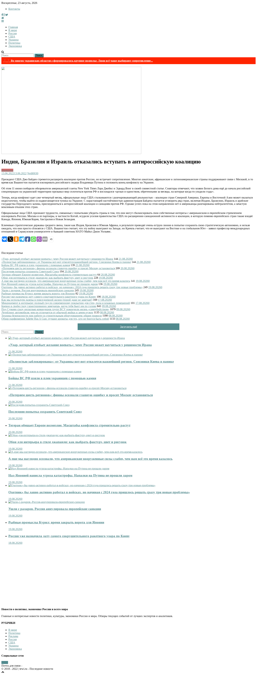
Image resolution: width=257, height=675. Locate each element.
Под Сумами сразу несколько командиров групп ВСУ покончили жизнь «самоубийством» (55, 309)
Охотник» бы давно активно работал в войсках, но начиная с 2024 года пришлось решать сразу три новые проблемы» (72, 287)
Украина (13, 39)
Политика (14, 42)
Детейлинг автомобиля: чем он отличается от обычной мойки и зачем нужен (47, 312)
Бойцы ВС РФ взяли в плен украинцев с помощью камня (35, 265)
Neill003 (32, 173)
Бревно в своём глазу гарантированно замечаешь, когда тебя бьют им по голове (48, 306)
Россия (12, 33)
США (11, 36)
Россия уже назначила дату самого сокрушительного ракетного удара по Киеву (48, 296)
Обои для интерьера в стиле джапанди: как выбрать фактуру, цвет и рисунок (47, 277)
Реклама (13, 636)
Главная (13, 27)
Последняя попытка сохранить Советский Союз (30, 271)
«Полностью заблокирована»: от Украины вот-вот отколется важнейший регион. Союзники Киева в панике (66, 262)
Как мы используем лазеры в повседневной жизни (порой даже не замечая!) (46, 299)
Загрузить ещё (128, 326)
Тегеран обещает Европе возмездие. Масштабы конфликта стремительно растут (49, 274)
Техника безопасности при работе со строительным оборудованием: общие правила (51, 315)
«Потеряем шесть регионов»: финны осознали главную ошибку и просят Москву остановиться (58, 268)
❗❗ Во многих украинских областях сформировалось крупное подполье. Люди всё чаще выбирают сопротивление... (78, 60)
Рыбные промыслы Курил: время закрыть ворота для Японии (38, 293)
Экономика (15, 45)
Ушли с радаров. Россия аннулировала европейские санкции (37, 290)
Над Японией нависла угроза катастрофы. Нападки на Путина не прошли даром (49, 284)
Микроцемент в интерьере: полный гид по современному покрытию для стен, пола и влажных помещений (65, 302)
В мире (12, 30)
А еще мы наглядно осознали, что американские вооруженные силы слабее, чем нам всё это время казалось (65, 280)
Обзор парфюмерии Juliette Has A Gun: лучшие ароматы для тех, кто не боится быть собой (55, 318)
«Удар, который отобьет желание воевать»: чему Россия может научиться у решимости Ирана (57, 258)
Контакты (14, 8)
